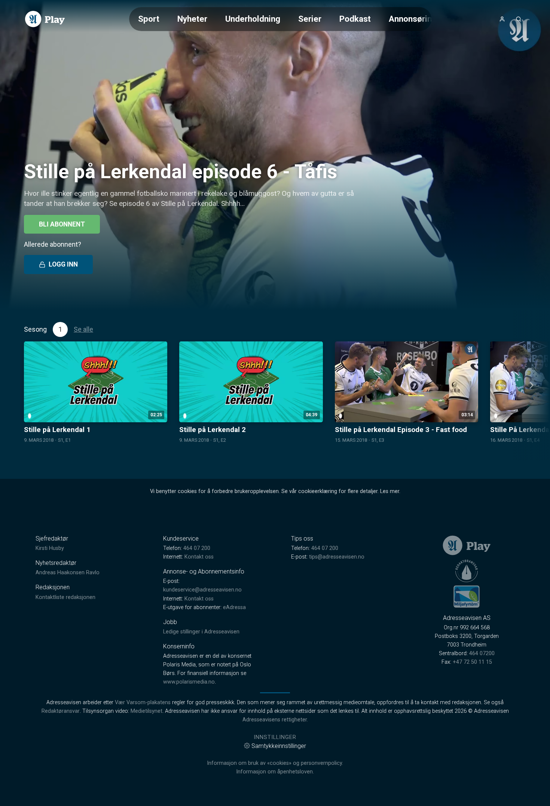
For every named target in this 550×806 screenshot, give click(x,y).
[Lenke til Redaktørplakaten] (466, 571)
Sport (148, 19)
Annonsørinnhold (421, 19)
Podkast (355, 19)
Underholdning (252, 19)
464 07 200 (196, 548)
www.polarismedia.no (189, 682)
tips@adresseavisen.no (336, 557)
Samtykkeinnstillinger (278, 745)
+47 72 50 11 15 (472, 662)
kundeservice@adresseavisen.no (202, 590)
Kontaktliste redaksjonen (65, 597)
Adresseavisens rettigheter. (275, 720)
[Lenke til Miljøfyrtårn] (466, 596)
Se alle (83, 329)
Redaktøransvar (61, 711)
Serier (309, 19)
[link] (45, 19)
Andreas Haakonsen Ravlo (68, 572)
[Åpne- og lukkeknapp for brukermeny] (502, 19)
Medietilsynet (146, 711)
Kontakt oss (199, 557)
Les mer (389, 491)
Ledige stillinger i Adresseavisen (201, 632)
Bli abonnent (62, 224)
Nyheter (192, 19)
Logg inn (63, 264)
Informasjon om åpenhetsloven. (275, 772)
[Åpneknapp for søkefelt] (518, 19)
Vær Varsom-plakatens (143, 702)
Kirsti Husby (50, 548)
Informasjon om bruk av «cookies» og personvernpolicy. (275, 763)
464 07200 (482, 653)
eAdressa (234, 607)
